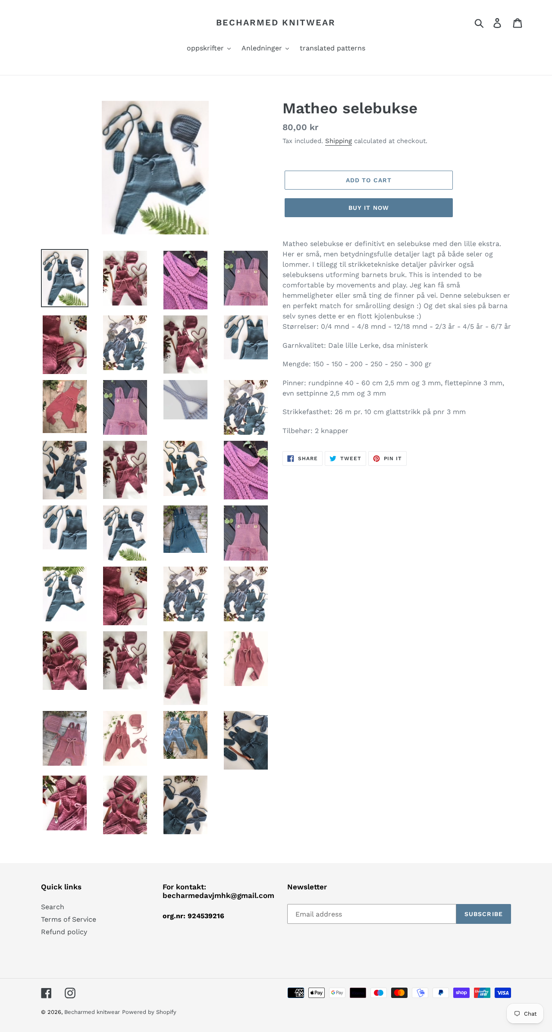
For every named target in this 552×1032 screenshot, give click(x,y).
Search (52, 907)
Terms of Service (68, 919)
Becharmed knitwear (276, 22)
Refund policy (64, 932)
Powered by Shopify (149, 1012)
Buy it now (368, 207)
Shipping (338, 141)
